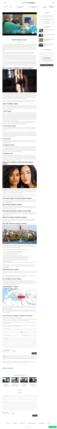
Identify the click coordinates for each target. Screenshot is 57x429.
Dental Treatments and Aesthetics (33, 7)
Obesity (11, 6)
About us (8, 423)
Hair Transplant (44, 7)
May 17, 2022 (46, 41)
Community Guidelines (32, 423)
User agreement (41, 423)
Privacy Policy (22, 423)
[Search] (52, 3)
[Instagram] (5, 3)
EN (54, 3)
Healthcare (5, 6)
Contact (48, 423)
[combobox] (21, 332)
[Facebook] (2, 3)
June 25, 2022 (46, 31)
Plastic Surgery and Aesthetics (20, 7)
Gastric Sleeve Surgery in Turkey (49, 34)
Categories (15, 423)
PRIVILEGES (51, 6)
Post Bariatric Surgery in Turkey (49, 29)
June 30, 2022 (46, 35)
